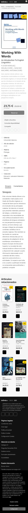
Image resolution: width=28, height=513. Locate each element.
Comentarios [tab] (18, 186)
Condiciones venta (6, 423)
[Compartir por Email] (15, 130)
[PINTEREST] (11, 414)
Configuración (14, 509)
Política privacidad (6, 430)
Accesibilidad (5, 457)
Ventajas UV (4, 445)
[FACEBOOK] (3, 414)
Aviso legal (4, 427)
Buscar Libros (5, 466)
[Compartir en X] (8, 130)
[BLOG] (15, 414)
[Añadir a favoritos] (4, 316)
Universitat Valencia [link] (10, 140)
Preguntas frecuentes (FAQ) (9, 448)
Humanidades (10, 6)
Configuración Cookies (7, 436)
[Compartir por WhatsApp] (12, 130)
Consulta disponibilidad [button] (12, 123)
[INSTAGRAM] (7, 414)
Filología (18, 6)
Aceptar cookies (14, 502)
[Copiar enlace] (18, 130)
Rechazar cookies (14, 505)
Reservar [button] (14, 113)
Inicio (2, 6)
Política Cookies (5, 433)
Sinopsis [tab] (8, 186)
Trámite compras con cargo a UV (10, 469)
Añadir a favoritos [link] (10, 120)
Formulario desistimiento (8, 454)
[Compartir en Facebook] (5, 130)
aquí (10, 497)
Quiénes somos (5, 451)
